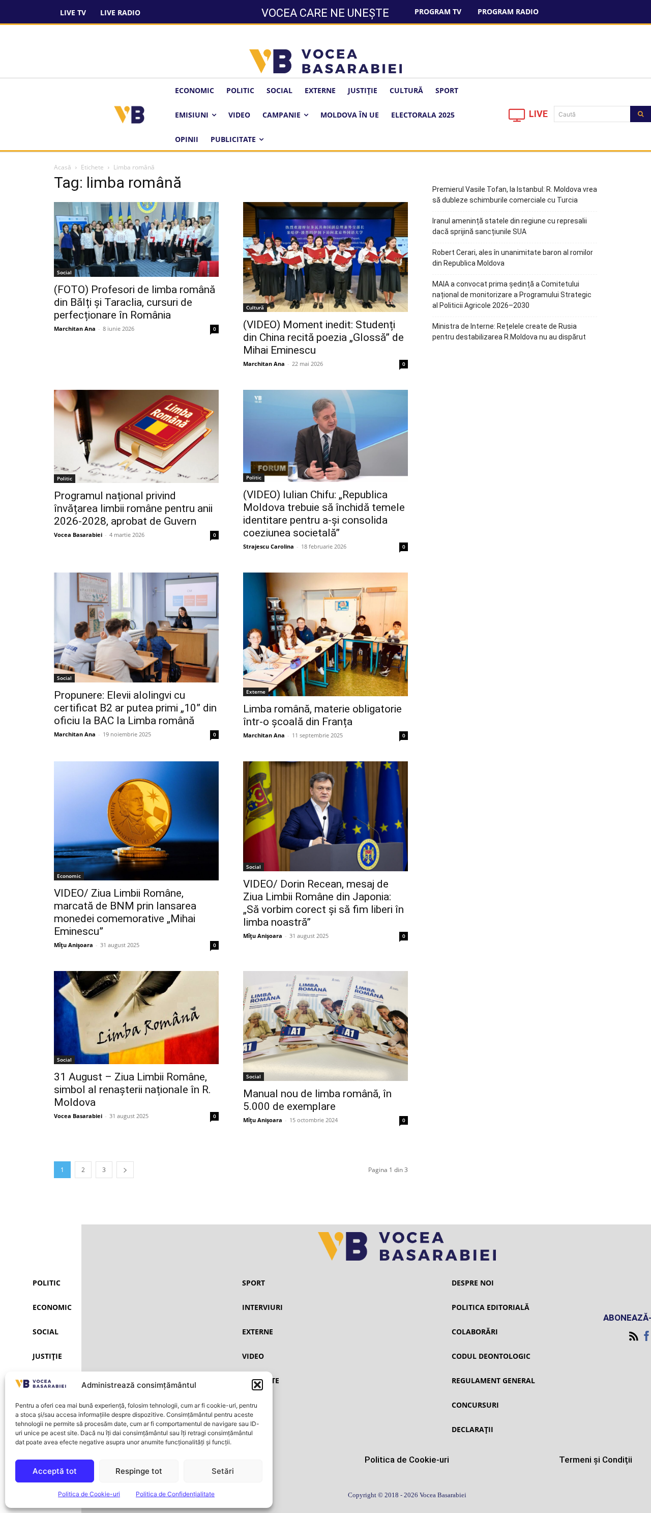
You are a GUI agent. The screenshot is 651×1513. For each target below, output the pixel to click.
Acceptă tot (55, 1471)
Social (64, 272)
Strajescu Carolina (268, 546)
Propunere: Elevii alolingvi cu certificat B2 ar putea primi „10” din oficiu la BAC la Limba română (135, 708)
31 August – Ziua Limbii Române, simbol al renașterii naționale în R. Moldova (132, 1089)
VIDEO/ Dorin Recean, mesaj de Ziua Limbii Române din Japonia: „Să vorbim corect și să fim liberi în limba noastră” (323, 903)
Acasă (62, 167)
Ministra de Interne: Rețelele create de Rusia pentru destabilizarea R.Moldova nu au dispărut (509, 331)
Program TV (438, 11)
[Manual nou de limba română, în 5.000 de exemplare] (325, 1026)
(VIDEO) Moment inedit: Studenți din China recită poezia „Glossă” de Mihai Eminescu (323, 337)
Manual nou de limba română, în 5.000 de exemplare (317, 1100)
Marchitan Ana (75, 328)
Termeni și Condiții (595, 1459)
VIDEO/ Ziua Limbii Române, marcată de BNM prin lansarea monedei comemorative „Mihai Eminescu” (125, 912)
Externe (255, 691)
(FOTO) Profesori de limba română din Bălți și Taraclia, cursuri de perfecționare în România (134, 302)
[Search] (640, 114)
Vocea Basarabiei (78, 534)
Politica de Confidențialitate (175, 1494)
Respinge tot (138, 1471)
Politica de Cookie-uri (89, 1494)
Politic (64, 478)
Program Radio (508, 11)
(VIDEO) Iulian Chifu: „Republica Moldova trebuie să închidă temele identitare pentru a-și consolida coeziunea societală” (324, 514)
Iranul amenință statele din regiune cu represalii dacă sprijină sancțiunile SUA (509, 226)
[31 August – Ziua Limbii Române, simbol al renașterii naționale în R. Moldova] (136, 1017)
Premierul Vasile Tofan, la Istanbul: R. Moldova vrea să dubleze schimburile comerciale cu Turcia (514, 194)
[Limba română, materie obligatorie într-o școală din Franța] (325, 634)
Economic (69, 875)
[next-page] (125, 1169)
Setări (223, 1471)
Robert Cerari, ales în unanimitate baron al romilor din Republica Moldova (512, 257)
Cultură (255, 307)
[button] (257, 1385)
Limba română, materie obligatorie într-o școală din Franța (322, 715)
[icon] (517, 117)
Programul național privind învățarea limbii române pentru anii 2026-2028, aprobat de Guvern (133, 508)
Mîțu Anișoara (73, 945)
